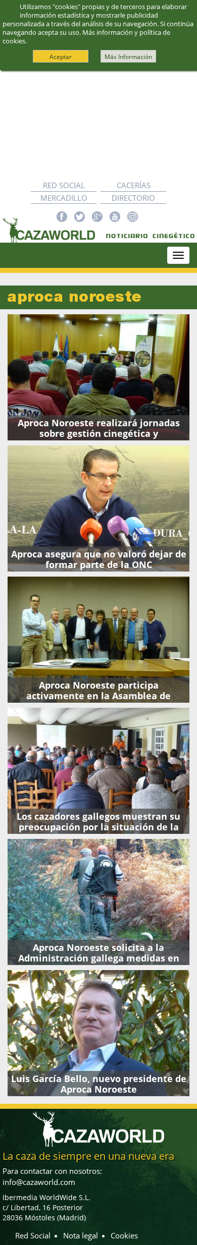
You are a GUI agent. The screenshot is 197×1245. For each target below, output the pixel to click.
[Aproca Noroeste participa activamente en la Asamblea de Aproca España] (98, 640)
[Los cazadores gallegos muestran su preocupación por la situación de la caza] (98, 771)
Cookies (124, 1235)
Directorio (133, 198)
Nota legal (80, 1235)
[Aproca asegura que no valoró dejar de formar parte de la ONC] (98, 508)
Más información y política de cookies (86, 36)
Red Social (64, 185)
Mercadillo (63, 198)
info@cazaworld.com (39, 1182)
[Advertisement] (98, 125)
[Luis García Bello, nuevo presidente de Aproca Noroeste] (98, 1033)
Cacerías (134, 185)
